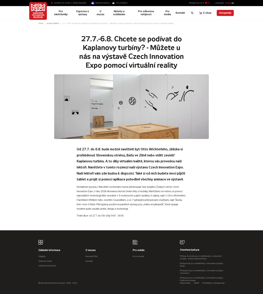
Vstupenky (225, 12)
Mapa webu (185, 283)
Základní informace (49, 250)
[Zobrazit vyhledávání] (192, 13)
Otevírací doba (45, 261)
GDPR (196, 283)
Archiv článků (53, 23)
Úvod (40, 23)
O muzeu (91, 250)
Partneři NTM (91, 256)
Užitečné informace (47, 266)
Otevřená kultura (102, 3)
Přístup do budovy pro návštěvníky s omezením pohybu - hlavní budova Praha (201, 257)
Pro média (138, 250)
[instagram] (209, 3)
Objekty (41, 256)
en (232, 3)
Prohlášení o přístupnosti (213, 283)
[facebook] (203, 3)
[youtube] (206, 3)
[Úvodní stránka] (38, 11)
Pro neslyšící (121, 3)
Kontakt (89, 261)
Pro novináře (138, 256)
